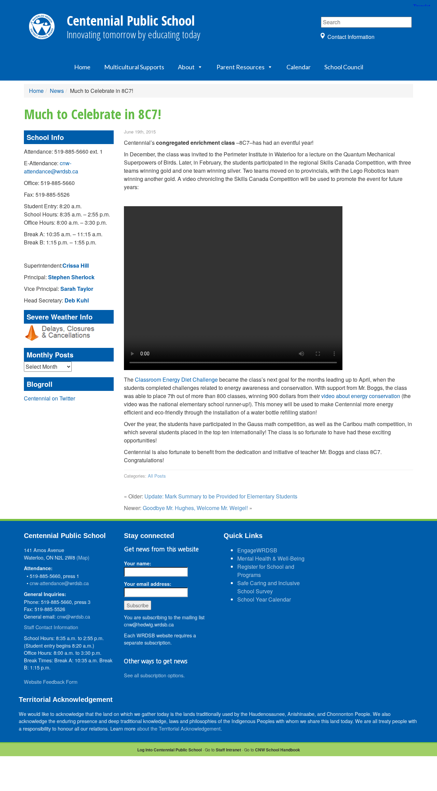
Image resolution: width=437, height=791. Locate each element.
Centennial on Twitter (49, 398)
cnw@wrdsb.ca (73, 616)
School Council (343, 67)
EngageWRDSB (257, 550)
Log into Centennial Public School (169, 750)
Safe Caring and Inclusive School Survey (268, 587)
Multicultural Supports (134, 67)
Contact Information (351, 37)
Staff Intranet (228, 750)
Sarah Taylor (76, 289)
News (57, 91)
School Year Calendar (264, 599)
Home (82, 67)
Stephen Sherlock (71, 277)
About (186, 67)
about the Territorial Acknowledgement (179, 728)
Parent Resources (240, 67)
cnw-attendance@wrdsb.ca (51, 167)
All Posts (157, 475)
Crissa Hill (75, 265)
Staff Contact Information (51, 627)
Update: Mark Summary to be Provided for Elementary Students (220, 496)
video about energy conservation (360, 396)
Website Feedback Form (50, 681)
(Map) (82, 557)
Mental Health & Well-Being (271, 558)
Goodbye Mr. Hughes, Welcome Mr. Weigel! (195, 508)
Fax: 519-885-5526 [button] (47, 194)
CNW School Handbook (277, 750)
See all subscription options (153, 675)
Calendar (298, 67)
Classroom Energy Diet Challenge (176, 379)
